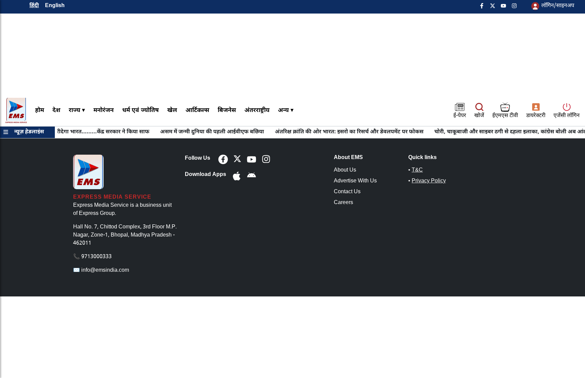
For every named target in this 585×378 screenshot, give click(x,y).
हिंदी (34, 5)
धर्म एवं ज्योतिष (140, 110)
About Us (345, 170)
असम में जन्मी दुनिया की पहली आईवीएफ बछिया (206, 132)
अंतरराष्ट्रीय (256, 110)
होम (39, 110)
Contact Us (347, 192)
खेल (172, 110)
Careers (343, 202)
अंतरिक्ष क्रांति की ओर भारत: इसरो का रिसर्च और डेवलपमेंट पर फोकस (343, 132)
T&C (417, 170)
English (55, 5)
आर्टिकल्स (197, 110)
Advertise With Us (355, 181)
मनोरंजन (103, 110)
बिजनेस (227, 110)
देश (56, 110)
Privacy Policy (429, 181)
